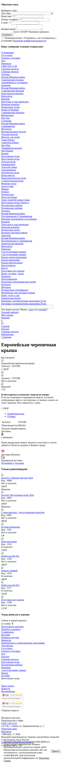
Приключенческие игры (13, 178)
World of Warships (10, 110)
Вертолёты (6, 96)
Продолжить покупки (12, 626)
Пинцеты (6, 276)
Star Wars (5, 145)
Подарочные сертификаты (14, 290)
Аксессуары (7, 186)
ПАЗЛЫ (5, 675)
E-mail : (6, 22)
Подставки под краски (12, 271)
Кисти (4, 268)
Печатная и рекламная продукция (18, 281)
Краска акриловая (10, 260)
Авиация (5, 85)
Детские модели (9, 134)
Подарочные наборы (11, 205)
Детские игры (8, 161)
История (5, 634)
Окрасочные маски (11, 298)
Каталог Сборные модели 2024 (17, 478)
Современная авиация (12, 90)
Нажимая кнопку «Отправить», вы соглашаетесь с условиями (28, 39)
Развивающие (8, 164)
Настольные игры (10, 156)
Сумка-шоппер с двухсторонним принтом (22, 512)
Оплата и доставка (10, 58)
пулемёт (42, 309)
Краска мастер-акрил (12, 262)
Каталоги (6, 284)
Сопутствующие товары (13, 251)
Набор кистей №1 (10, 556)
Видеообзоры (8, 691)
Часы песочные (9, 197)
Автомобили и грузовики (14, 82)
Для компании (8, 170)
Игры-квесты (8, 175)
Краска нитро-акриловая (13, 257)
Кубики (5, 191)
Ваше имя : (7, 16)
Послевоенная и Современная (16, 216)
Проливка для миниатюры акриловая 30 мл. (23, 303)
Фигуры (5, 118)
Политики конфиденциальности (29, 40)
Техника (5, 74)
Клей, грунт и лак (10, 295)
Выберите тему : (9, 10)
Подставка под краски (12, 599)
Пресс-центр (7, 686)
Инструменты (8, 265)
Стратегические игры (12, 181)
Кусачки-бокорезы (10, 527)
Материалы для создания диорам (18, 292)
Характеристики (15, 413)
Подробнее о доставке (12, 463)
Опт (3, 60)
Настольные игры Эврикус (15, 202)
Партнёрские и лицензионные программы (23, 643)
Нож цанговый (9, 541)
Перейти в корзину (11, 629)
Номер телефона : (11, 19)
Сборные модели (10, 69)
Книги (4, 673)
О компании (7, 52)
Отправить (7, 35)
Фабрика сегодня (10, 637)
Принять (56, 751)
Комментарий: (8, 29)
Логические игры (10, 172)
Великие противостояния (14, 232)
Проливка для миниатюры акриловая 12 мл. (23, 301)
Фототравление (9, 279)
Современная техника (12, 80)
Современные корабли (12, 112)
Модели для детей (10, 137)
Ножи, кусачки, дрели (12, 273)
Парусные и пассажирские (15, 101)
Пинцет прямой (9, 570)
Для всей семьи (9, 167)
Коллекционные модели (13, 131)
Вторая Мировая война (13, 77)
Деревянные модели (11, 148)
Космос (5, 153)
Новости (5, 688)
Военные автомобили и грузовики (19, 219)
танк (31, 309)
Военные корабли (10, 104)
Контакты (6, 63)
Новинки (6, 249)
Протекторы (7, 194)
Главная (5, 326)
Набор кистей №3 (10, 585)
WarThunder (7, 150)
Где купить (6, 55)
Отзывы (11, 416)
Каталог (5, 329)
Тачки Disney (8, 140)
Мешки (5, 189)
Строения (6, 120)
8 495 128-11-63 (9, 723)
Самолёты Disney (10, 142)
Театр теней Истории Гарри (15, 200)
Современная (8, 126)
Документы (7, 645)
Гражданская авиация (12, 93)
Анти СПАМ (31, 31)
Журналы (6, 287)
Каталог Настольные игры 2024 (17, 495)
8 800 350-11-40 (9, 66)
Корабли (5, 99)
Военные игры (8, 183)
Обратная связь (9, 728)
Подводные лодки (10, 107)
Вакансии (6, 640)
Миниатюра (7, 115)
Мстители (6, 129)
